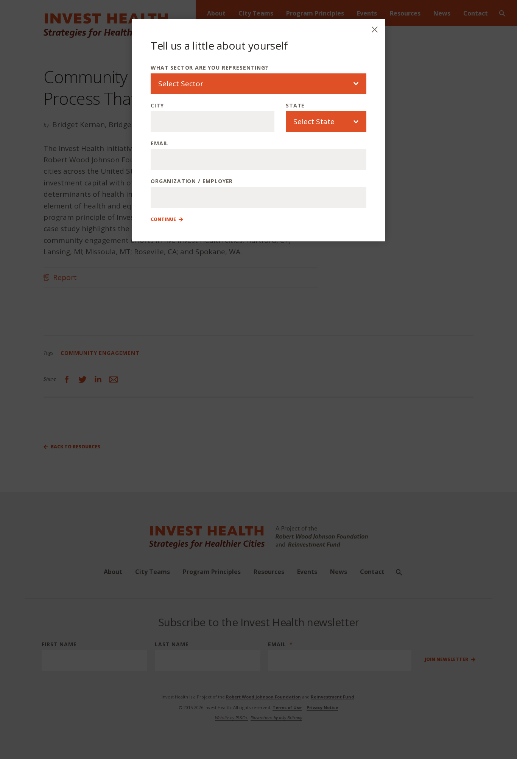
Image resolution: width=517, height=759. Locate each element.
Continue (163, 219)
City (157, 105)
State (295, 105)
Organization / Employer (192, 181)
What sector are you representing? (209, 67)
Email (159, 143)
